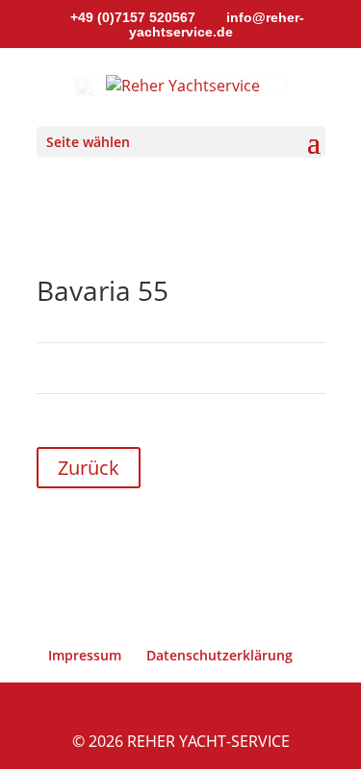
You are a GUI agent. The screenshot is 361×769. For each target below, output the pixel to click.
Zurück (88, 468)
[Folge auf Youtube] (310, 528)
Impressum (84, 655)
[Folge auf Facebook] (271, 528)
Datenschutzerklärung (219, 655)
